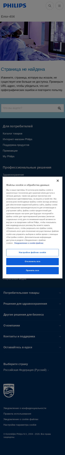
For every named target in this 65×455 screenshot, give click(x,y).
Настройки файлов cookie (32, 252)
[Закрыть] (58, 180)
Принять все (32, 270)
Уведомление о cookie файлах (28, 243)
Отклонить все (32, 261)
